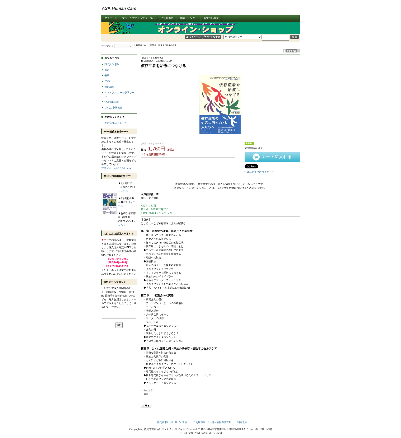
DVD (107, 81)
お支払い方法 (211, 18)
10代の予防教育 (113, 107)
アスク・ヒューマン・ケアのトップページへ (130, 18)
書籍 (106, 70)
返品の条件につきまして (260, 172)
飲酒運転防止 (111, 102)
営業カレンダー (188, 18)
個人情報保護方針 (221, 422)
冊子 (106, 75)
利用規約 (242, 422)
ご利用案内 (167, 18)
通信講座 (109, 86)
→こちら (123, 190)
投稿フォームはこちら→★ (116, 168)
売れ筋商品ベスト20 (115, 123)
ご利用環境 (199, 422)
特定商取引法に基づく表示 (172, 422)
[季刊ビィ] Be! (112, 64)
